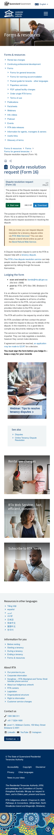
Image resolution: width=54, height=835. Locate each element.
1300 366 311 (13, 715)
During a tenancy (15, 650)
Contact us (11, 738)
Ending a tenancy (15, 654)
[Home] (13, 13)
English (43, 4)
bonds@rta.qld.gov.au (37, 279)
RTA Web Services (20, 235)
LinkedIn (11, 732)
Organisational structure (18, 694)
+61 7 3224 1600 (14, 720)
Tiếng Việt (11, 605)
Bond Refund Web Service (24, 241)
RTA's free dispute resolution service (24, 259)
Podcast (11, 118)
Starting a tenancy (15, 647)
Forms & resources (13, 148)
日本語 (10, 619)
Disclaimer (40, 766)
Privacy (10, 772)
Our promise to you (16, 672)
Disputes (19, 434)
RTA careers (13, 687)
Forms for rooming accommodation (26, 76)
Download (42, 205)
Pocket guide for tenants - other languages (29, 80)
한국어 (10, 629)
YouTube (24, 732)
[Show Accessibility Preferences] (48, 829)
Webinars (11, 110)
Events (10, 123)
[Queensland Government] (17, 3)
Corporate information (17, 675)
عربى (9, 612)
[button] (10, 161)
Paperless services (19, 85)
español (10, 609)
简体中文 (11, 622)
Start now (14, 205)
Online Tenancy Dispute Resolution (26, 438)
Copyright (27, 766)
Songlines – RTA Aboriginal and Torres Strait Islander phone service (27, 680)
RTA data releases (15, 127)
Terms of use (16, 97)
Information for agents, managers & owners (26, 131)
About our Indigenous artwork (20, 684)
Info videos (12, 114)
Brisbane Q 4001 (11, 727)
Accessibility (13, 766)
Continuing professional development (24, 64)
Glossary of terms (15, 140)
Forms (10, 68)
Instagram (36, 732)
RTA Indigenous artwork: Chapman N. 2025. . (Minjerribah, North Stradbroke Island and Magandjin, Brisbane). (26, 802)
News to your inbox (16, 777)
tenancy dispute (29, 254)
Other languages (25, 772)
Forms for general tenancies (22, 72)
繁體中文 (11, 626)
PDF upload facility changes (22, 89)
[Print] (6, 161)
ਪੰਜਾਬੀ (10, 616)
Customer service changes (19, 701)
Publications (12, 101)
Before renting (13, 644)
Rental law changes (16, 59)
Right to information (16, 698)
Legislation (12, 691)
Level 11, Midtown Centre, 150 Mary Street (26, 724)
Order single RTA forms (21, 93)
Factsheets (12, 106)
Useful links (12, 135)
